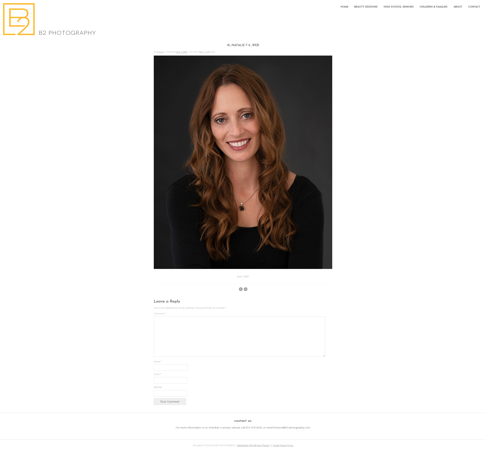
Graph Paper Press (283, 445)
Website (158, 387)
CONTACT (474, 7)
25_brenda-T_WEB (241, 289)
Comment (160, 313)
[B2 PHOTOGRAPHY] (50, 34)
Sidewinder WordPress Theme (253, 445)
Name (158, 361)
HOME (344, 7)
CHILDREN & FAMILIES (433, 7)
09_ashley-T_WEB (246, 289)
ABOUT (458, 7)
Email (157, 374)
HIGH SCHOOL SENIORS (399, 7)
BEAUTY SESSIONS (366, 7)
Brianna (160, 51)
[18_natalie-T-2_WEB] (243, 268)
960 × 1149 (204, 51)
